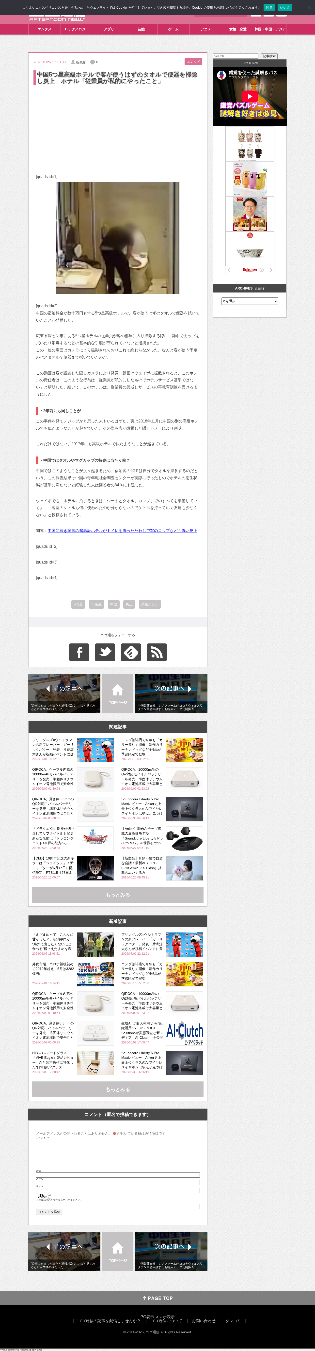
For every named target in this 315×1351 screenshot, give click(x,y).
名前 (38, 1171)
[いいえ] (308, 7)
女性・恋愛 (238, 29)
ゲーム (173, 29)
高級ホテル (149, 604)
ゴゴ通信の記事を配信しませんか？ (109, 1321)
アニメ (206, 29)
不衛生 (96, 604)
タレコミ (233, 1321)
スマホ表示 (165, 1317)
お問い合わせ (204, 1321)
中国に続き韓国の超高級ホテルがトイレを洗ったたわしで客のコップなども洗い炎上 (122, 531)
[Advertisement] (118, 123)
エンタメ (44, 29)
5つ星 (78, 604)
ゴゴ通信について (166, 1321)
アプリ (109, 29)
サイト (39, 1186)
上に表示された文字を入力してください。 (59, 1200)
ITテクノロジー (77, 29)
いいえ (285, 7)
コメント (42, 1137)
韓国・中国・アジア (270, 29)
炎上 (129, 604)
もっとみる (118, 894)
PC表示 (147, 1317)
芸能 (141, 29)
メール (39, 1179)
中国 (113, 604)
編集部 (81, 62)
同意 (269, 7)
